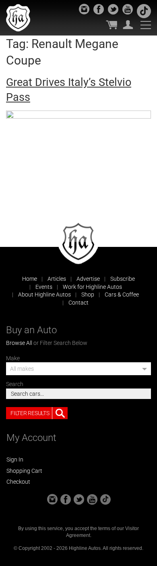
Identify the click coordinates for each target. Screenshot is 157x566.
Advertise (88, 279)
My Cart (111, 24)
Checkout (18, 481)
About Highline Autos (44, 294)
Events (43, 287)
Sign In (14, 459)
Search (14, 384)
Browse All (19, 343)
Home (29, 279)
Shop (87, 294)
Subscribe (122, 279)
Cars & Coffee (122, 294)
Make (13, 358)
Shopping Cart (24, 471)
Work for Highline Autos (92, 287)
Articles (57, 279)
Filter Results (29, 413)
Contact (78, 302)
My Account (128, 24)
